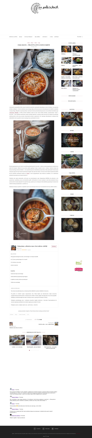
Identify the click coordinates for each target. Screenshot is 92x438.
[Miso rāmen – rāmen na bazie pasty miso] (78, 72)
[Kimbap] (66, 60)
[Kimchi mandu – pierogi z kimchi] (34, 340)
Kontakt (56, 36)
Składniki (37, 36)
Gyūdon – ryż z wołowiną (17, 347)
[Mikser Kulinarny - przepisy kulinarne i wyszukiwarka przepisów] (79, 260)
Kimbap (63, 65)
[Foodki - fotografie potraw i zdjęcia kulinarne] (79, 267)
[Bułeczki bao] (66, 83)
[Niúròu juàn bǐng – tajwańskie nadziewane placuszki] (50, 340)
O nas (51, 36)
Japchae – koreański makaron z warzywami (66, 77)
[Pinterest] (80, 37)
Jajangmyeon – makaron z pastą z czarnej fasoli (76, 89)
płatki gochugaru (22, 314)
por (28, 314)
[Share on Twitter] (38, 319)
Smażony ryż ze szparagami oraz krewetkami (72, 161)
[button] (11, 343)
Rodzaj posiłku (28, 36)
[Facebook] (77, 37)
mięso (16, 314)
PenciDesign (78, 433)
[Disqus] (33, 369)
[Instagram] (78, 37)
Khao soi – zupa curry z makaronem (72, 182)
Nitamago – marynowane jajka (76, 54)
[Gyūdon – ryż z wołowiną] (17, 340)
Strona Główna (13, 36)
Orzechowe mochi (72, 225)
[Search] (82, 37)
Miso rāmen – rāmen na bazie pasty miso (77, 77)
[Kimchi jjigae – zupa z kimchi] (78, 60)
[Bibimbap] (66, 49)
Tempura (71, 119)
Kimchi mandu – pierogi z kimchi (34, 347)
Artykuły (44, 36)
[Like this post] (35, 319)
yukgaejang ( (12, 112)
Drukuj (54, 246)
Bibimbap (63, 53)
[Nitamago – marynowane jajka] (78, 49)
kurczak (11, 314)
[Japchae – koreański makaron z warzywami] (66, 72)
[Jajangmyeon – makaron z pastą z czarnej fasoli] (78, 83)
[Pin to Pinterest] (39, 319)
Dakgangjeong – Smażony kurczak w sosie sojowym (72, 140)
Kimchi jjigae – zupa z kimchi (77, 66)
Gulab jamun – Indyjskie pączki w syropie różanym (72, 203)
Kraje (20, 36)
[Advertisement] (46, 23)
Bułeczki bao (64, 88)
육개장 (16, 112)
